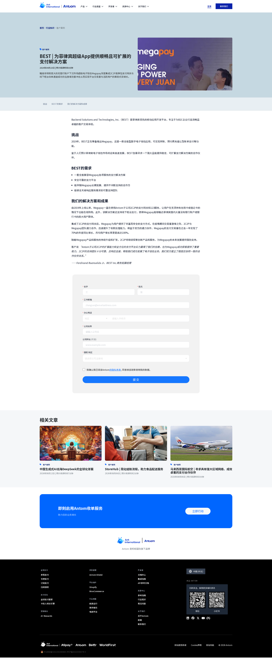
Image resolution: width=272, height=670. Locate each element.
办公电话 (88, 312)
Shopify (93, 587)
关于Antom (143, 616)
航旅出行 (93, 603)
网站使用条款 (180, 645)
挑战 (45, 103)
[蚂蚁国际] (49, 645)
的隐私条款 (115, 369)
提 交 (136, 380)
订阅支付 (45, 583)
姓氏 (141, 286)
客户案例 (46, 464)
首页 (42, 27)
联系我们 (224, 6)
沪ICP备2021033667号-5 (76, 652)
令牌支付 (45, 579)
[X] (198, 618)
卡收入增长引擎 (48, 603)
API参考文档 (143, 583)
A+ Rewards (46, 616)
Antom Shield (95, 575)
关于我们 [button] (142, 6)
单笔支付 (45, 575)
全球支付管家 (47, 599)
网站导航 (210, 645)
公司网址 (89, 339)
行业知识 (50, 27)
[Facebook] (193, 618)
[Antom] (81, 645)
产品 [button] (83, 6)
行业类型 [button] (96, 6)
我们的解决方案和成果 (77, 103)
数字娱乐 (93, 608)
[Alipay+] (67, 645)
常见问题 (142, 603)
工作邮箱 (88, 299)
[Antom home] (58, 6)
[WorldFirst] (107, 645)
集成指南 (142, 579)
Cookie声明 (196, 645)
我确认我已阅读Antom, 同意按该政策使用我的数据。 (119, 369)
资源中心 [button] (126, 6)
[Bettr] (93, 645)
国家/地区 (88, 352)
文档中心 (142, 575)
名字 (86, 286)
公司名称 (88, 326)
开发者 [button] (111, 6)
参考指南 (142, 595)
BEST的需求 (57, 103)
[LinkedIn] (187, 618)
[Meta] (208, 618)
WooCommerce (96, 591)
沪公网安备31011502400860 (55, 652)
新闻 (140, 620)
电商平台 (93, 612)
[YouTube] (203, 618)
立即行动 (198, 511)
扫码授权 (45, 587)
